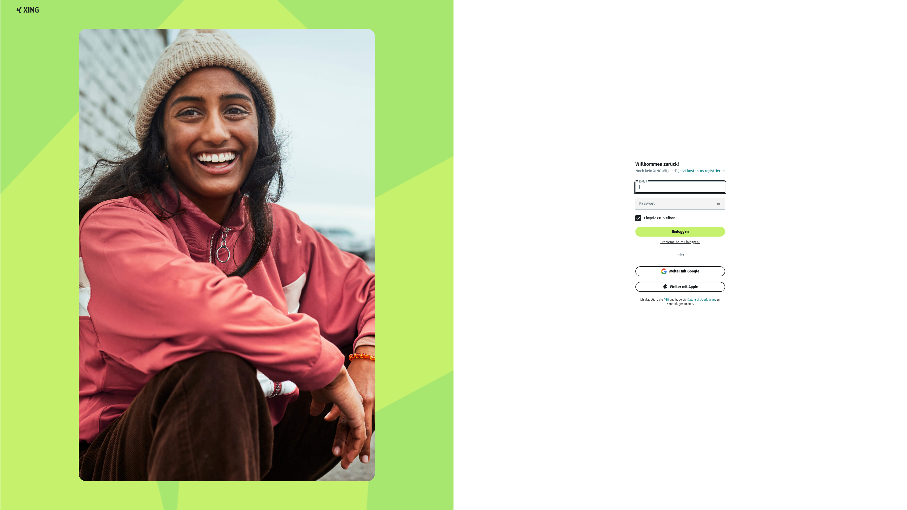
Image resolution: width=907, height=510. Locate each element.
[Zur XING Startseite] (27, 10)
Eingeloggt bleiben (659, 218)
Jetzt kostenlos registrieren (701, 171)
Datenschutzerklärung (701, 299)
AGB (666, 299)
